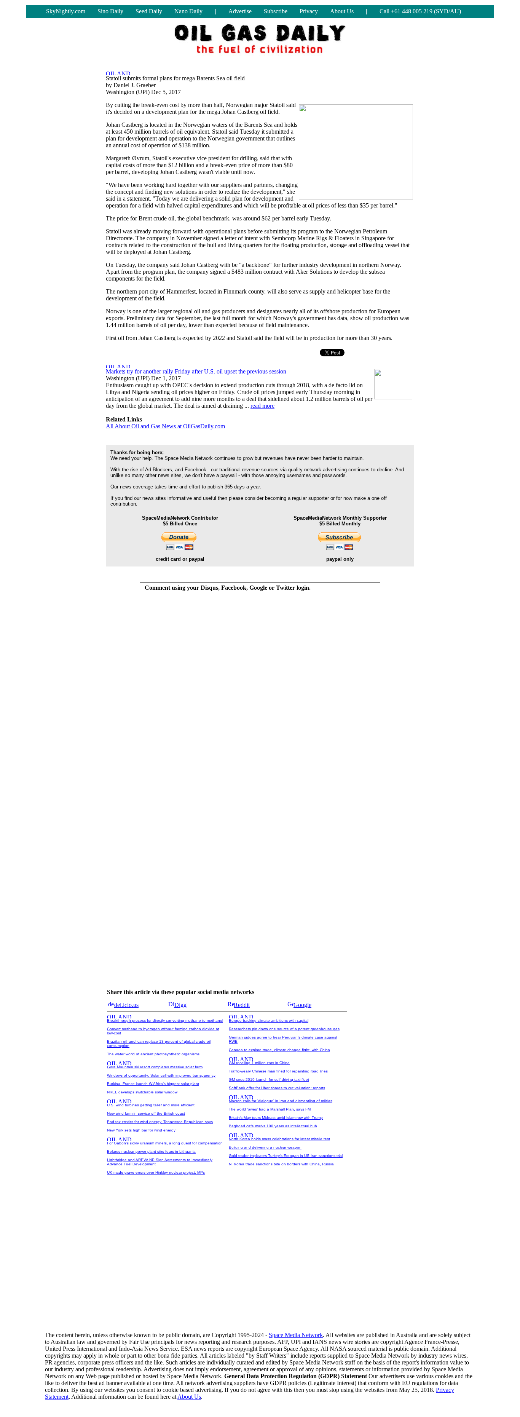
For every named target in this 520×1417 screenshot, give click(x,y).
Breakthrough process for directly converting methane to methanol (165, 1020)
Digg (180, 1005)
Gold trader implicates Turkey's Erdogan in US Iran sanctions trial (286, 1156)
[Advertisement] (260, 1266)
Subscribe (275, 11)
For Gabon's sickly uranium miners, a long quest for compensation (165, 1143)
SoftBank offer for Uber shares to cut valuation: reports (277, 1088)
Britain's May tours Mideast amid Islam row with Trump (276, 1117)
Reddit (242, 1005)
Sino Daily (110, 11)
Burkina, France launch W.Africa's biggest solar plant (153, 1084)
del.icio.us (126, 1005)
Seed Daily (149, 11)
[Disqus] (227, 693)
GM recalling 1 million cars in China (259, 1063)
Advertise (240, 11)
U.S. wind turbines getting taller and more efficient (151, 1105)
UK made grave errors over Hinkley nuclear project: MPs (156, 1172)
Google (302, 1005)
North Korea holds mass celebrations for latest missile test (279, 1139)
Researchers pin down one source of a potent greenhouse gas (284, 1029)
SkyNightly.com (65, 11)
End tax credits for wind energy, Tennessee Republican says (160, 1122)
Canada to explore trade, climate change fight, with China (279, 1050)
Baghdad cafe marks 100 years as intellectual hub (273, 1126)
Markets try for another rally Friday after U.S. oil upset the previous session (196, 371)
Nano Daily (188, 11)
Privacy (309, 11)
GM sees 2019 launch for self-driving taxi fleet (269, 1079)
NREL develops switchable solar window (142, 1092)
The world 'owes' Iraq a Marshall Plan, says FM (270, 1109)
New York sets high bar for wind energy (141, 1130)
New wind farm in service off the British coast (146, 1113)
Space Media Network (296, 1335)
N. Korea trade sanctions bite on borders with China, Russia (281, 1164)
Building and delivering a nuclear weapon (265, 1147)
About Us (342, 11)
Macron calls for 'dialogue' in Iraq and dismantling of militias (280, 1101)
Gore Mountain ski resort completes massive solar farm (155, 1067)
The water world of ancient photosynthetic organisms (153, 1054)
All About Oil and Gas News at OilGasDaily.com (165, 426)
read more (262, 405)
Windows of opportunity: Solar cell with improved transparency (161, 1075)
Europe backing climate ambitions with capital (268, 1020)
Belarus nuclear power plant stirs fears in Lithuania (151, 1151)
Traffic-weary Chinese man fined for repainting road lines (278, 1071)
